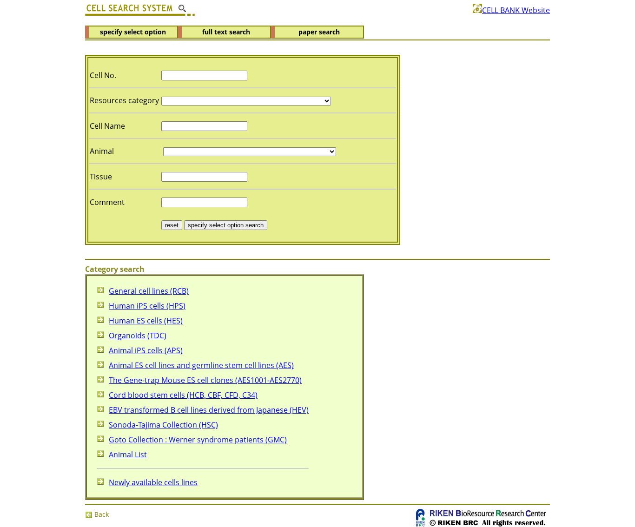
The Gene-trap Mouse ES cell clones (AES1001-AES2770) (205, 380)
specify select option (133, 31)
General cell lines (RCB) (149, 291)
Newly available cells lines (153, 482)
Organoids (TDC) (137, 335)
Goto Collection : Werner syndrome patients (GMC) (198, 440)
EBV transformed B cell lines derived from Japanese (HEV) (209, 410)
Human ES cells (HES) (146, 321)
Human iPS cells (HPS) (147, 306)
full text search (226, 31)
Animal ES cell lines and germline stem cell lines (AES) (201, 365)
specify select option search (226, 225)
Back (101, 514)
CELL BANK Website (516, 10)
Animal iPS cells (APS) (146, 350)
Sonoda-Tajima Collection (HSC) (163, 425)
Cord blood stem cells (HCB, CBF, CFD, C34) (183, 395)
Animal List (128, 454)
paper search (319, 31)
